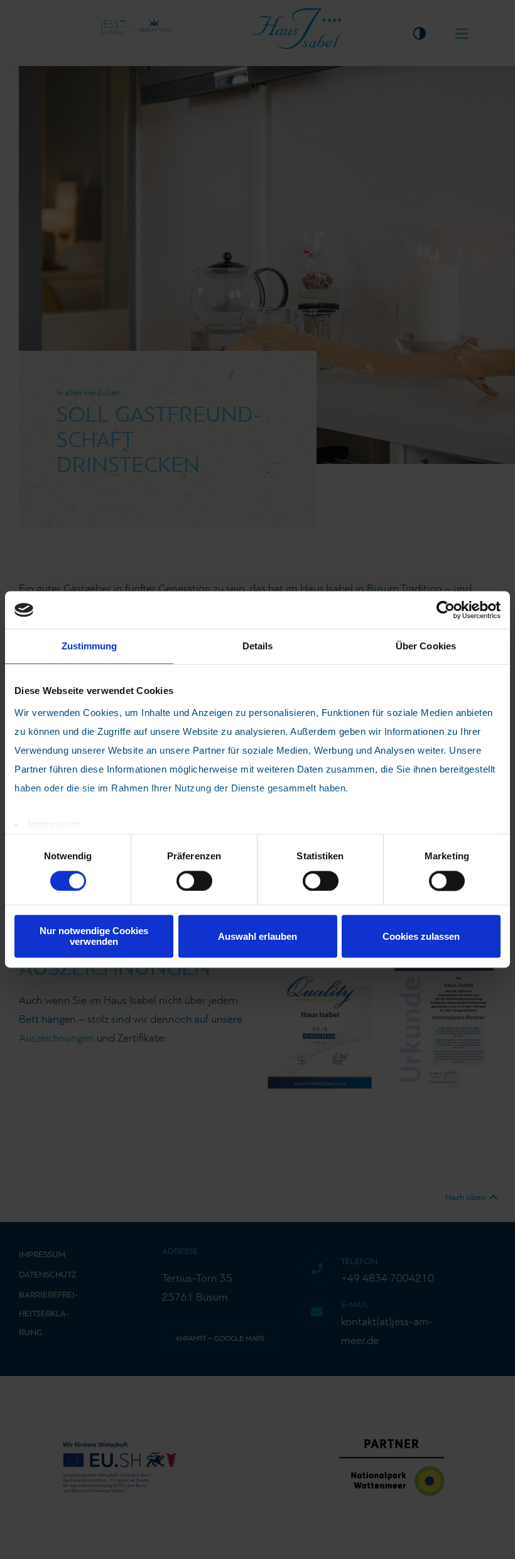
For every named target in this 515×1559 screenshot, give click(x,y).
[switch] (194, 881)
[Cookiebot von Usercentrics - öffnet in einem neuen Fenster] (446, 609)
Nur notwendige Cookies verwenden (94, 936)
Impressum (54, 823)
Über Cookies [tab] (426, 646)
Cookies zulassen (421, 936)
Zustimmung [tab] (89, 646)
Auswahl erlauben (257, 936)
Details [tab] (257, 646)
